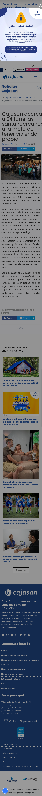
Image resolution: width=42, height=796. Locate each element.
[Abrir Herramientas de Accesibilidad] (5, 791)
